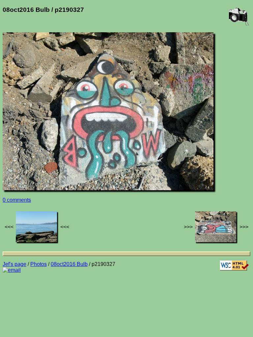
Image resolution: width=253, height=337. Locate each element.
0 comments (17, 200)
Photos (38, 264)
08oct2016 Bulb (69, 264)
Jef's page (14, 264)
